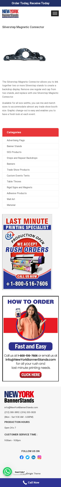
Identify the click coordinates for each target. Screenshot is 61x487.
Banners (11, 163)
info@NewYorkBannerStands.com (21, 407)
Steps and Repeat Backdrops (22, 158)
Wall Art (11, 199)
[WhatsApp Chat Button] (7, 471)
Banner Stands (14, 146)
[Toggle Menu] (55, 13)
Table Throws (14, 181)
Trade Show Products (18, 169)
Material (11, 205)
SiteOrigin (28, 473)
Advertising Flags (16, 140)
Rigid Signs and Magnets (19, 187)
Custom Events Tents (18, 175)
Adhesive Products (17, 193)
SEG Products (14, 152)
